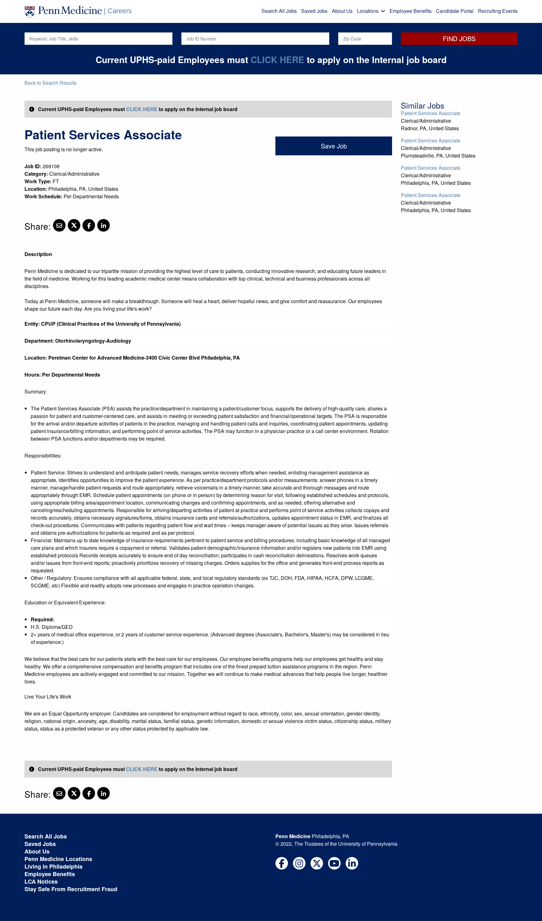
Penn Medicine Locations (58, 859)
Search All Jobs (279, 10)
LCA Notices (41, 881)
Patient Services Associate (430, 113)
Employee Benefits (411, 10)
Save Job (334, 145)
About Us (342, 10)
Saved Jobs (314, 10)
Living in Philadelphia (53, 866)
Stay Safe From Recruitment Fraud (70, 889)
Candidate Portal (455, 10)
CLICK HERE (277, 59)
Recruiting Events (498, 10)
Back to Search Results (50, 82)
